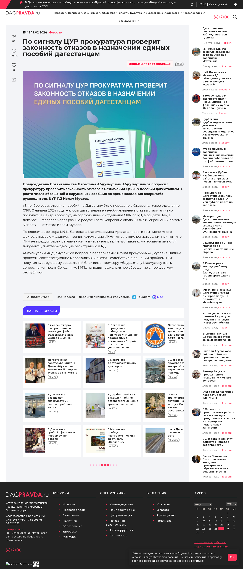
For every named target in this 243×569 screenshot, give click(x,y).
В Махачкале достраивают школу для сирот (122, 363)
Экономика (91, 12)
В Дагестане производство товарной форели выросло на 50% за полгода (181, 366)
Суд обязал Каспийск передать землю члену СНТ (217, 395)
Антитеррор (118, 535)
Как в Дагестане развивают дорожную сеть (183, 432)
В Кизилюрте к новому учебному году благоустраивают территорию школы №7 (216, 271)
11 (209, 520)
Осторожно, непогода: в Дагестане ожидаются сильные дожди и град (137, 4)
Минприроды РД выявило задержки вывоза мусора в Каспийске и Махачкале (216, 55)
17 (204, 524)
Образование (154, 12)
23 (197, 528)
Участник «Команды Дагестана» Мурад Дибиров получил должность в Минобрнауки (216, 296)
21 (228, 524)
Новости (59, 12)
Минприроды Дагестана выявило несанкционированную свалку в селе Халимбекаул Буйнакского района (219, 224)
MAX (160, 297)
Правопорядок (192, 12)
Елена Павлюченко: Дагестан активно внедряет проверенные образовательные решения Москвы (216, 464)
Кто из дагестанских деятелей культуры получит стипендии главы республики (216, 318)
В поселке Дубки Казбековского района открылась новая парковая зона (217, 177)
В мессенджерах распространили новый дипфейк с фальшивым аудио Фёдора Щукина (60, 331)
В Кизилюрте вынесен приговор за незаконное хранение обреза (218, 247)
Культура (136, 12)
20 (221, 524)
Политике (197, 560)
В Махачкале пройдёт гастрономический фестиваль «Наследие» (121, 436)
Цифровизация (121, 515)
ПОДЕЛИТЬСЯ (40, 297)
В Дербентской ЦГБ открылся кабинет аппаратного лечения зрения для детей (123, 399)
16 (198, 524)
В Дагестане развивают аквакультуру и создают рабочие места (60, 401)
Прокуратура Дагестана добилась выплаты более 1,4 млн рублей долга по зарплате (217, 199)
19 (216, 524)
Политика (74, 12)
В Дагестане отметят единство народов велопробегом (217, 442)
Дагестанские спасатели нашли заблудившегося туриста (215, 33)
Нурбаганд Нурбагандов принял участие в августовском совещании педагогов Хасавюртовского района (218, 128)
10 (203, 520)
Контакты (163, 504)
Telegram (143, 297)
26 (216, 528)
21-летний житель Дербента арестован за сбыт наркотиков (217, 336)
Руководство (166, 515)
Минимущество (121, 504)
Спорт (123, 12)
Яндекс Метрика (189, 553)
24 (203, 528)
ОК (232, 557)
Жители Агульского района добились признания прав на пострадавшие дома (217, 356)
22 (234, 524)
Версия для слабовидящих (150, 64)
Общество (108, 12)
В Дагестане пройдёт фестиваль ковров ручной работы (61, 434)
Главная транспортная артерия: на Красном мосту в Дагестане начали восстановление (182, 402)
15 (234, 520)
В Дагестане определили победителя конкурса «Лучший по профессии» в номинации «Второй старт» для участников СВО (123, 336)
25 (210, 528)
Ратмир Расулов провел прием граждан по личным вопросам (216, 376)
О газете (163, 509)
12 (216, 520)
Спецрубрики (127, 20)
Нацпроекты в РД (122, 509)
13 (221, 520)
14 (228, 520)
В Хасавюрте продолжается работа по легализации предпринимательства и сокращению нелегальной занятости (218, 418)
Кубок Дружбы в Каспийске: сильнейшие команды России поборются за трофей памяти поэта (218, 155)
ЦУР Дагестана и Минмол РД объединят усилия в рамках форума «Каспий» (216, 78)
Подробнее (14, 529)
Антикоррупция (121, 530)
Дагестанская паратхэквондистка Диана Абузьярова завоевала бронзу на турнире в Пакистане (62, 366)
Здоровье (173, 12)
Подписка (164, 520)
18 (210, 524)
